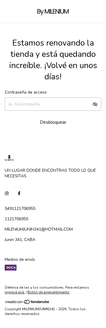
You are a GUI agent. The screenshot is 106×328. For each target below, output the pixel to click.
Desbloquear (53, 122)
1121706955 (16, 219)
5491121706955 (20, 208)
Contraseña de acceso (26, 92)
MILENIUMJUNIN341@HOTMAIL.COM (39, 229)
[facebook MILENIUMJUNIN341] (19, 193)
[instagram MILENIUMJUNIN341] (7, 193)
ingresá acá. (15, 292)
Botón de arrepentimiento (48, 292)
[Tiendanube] (27, 303)
